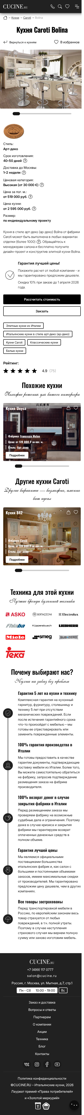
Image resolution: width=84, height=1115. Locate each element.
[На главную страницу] (15, 6)
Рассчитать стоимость (42, 299)
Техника (42, 1039)
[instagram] (37, 1064)
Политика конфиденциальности (42, 1078)
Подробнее (17, 455)
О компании (42, 1024)
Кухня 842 (14, 512)
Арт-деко (23, 447)
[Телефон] (52, 6)
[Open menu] (77, 6)
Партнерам (42, 1017)
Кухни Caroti (14, 342)
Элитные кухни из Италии (23, 325)
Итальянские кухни (49, 1085)
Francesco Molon (30, 436)
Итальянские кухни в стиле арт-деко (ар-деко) (38, 334)
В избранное (70, 42)
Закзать (42, 311)
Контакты (42, 1054)
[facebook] (47, 1064)
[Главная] (5, 18)
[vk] (27, 1064)
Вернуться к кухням (22, 42)
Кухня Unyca (16, 408)
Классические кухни (44, 342)
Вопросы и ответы (42, 1010)
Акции (42, 1032)
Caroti (23, 540)
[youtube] (57, 1064)
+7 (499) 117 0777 (40, 970)
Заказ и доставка (42, 1002)
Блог (42, 1046)
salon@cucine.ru (42, 976)
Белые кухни (14, 350)
